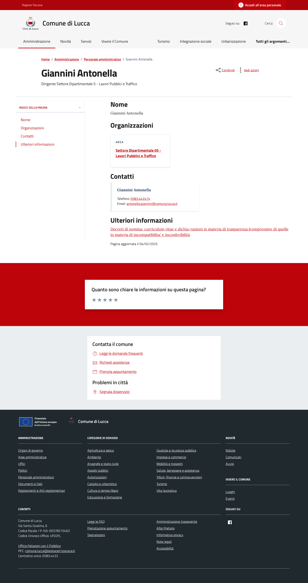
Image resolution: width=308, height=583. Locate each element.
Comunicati (233, 457)
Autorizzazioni (97, 477)
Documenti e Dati (30, 483)
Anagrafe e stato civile (103, 463)
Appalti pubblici (97, 470)
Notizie (230, 450)
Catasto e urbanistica (102, 483)
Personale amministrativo (36, 477)
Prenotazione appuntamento (107, 528)
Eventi (230, 498)
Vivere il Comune (114, 41)
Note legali (164, 541)
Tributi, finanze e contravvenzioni (179, 477)
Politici (22, 470)
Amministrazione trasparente (177, 521)
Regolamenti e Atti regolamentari (41, 490)
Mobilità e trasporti (170, 463)
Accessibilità (165, 548)
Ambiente (94, 457)
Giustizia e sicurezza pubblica (176, 450)
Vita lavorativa (167, 490)
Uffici (21, 463)
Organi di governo (30, 450)
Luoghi (230, 491)
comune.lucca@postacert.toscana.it (50, 550)
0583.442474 (140, 198)
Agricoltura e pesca (100, 450)
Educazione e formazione (104, 497)
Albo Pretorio (166, 528)
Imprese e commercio (171, 457)
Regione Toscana (32, 5)
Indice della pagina (33, 107)
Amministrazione (36, 41)
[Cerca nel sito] (281, 23)
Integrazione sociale (195, 41)
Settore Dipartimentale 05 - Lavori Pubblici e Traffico (138, 153)
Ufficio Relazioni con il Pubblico (39, 545)
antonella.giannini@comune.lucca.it (152, 203)
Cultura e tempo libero (102, 490)
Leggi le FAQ (96, 521)
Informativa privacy (170, 534)
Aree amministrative (32, 457)
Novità (65, 41)
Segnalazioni (96, 534)
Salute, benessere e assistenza (178, 470)
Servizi (86, 41)
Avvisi (230, 463)
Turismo (163, 41)
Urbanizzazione (233, 41)
